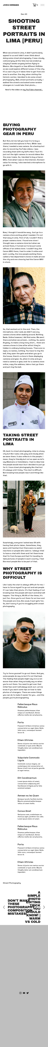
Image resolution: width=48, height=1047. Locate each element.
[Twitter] (27, 993)
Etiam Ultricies (25, 740)
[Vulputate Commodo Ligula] (10, 758)
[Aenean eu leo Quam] (10, 796)
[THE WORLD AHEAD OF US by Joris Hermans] (24, 993)
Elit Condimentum (27, 777)
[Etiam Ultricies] (10, 740)
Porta (21, 722)
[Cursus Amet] (10, 811)
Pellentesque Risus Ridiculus (27, 705)
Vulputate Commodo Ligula (29, 759)
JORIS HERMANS (11, 5)
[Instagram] (20, 993)
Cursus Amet (24, 811)
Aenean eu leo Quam (28, 795)
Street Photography (12, 883)
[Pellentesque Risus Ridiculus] (10, 705)
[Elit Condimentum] (10, 778)
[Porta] (10, 722)
